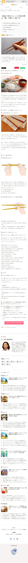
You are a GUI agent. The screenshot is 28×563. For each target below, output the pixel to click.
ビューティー (14, 327)
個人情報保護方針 (19, 534)
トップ (1, 9)
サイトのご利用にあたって (12, 529)
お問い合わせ (4, 529)
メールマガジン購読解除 (22, 529)
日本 (10, 9)
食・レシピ (9, 327)
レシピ (21, 7)
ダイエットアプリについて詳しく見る (14, 322)
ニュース (7, 7)
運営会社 (7, 534)
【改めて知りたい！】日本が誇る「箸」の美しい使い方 (10, 10)
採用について (12, 534)
